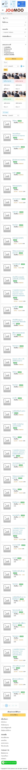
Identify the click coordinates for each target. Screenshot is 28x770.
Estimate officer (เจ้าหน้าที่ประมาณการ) (18, 360)
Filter (5, 112)
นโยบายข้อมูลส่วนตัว (6, 728)
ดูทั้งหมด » (6, 89)
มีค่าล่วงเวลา (7, 51)
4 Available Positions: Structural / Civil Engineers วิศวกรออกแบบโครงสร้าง (19, 652)
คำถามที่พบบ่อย (5, 738)
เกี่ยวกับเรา (4, 722)
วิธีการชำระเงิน (4, 746)
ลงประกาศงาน (4, 743)
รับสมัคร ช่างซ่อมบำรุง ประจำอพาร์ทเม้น (18, 425)
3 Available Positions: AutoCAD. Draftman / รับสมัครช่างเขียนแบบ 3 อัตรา (19, 453)
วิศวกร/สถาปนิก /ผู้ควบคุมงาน (17, 611)
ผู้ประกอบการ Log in (5, 4)
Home (3, 14)
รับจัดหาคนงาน (5, 725)
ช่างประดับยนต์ (16, 264)
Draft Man (15, 212)
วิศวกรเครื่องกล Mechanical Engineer (19, 135)
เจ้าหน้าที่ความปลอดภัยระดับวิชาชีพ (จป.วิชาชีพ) (18, 278)
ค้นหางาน (14, 59)
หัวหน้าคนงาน (16, 502)
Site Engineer (17, 199)
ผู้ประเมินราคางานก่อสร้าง (19, 160)
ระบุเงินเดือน (7, 47)
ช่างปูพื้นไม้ (15, 307)
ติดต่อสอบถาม (4, 753)
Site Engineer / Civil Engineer (19, 464)
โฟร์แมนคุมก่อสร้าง (17, 186)
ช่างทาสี (14, 558)
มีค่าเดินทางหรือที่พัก (9, 55)
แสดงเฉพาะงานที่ (6, 45)
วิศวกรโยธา (15, 225)
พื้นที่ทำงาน (5, 22)
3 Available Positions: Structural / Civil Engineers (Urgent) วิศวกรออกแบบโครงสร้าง (19, 293)
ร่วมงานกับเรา (4, 756)
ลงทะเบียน (3, 740)
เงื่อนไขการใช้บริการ (6, 730)
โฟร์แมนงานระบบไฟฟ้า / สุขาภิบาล (19, 477)
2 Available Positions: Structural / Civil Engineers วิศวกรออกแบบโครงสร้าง (19, 531)
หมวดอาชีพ (5, 29)
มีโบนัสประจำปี (8, 49)
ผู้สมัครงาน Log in (12, 4)
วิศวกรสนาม (16, 346)
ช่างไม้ (14, 173)
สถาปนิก (15, 398)
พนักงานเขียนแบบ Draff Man (19, 667)
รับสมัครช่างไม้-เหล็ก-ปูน (19, 571)
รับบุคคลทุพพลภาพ (9, 53)
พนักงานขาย (7, 85)
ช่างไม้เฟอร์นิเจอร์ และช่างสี (19, 412)
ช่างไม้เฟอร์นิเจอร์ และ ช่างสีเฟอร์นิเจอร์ (19, 598)
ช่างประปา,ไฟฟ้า (16, 545)
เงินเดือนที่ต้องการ (6, 36)
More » (18, 89)
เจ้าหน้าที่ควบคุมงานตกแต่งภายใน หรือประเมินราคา (19, 321)
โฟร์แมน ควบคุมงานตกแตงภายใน (18, 252)
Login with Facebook (21, 4)
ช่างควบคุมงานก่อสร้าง (18, 238)
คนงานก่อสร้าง (16, 147)
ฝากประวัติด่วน (14, 715)
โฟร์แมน (15, 121)
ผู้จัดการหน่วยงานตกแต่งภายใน (19, 334)
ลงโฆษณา (3, 759)
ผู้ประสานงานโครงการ (18, 679)
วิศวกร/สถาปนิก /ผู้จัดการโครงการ (19, 624)
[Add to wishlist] (3, 120)
